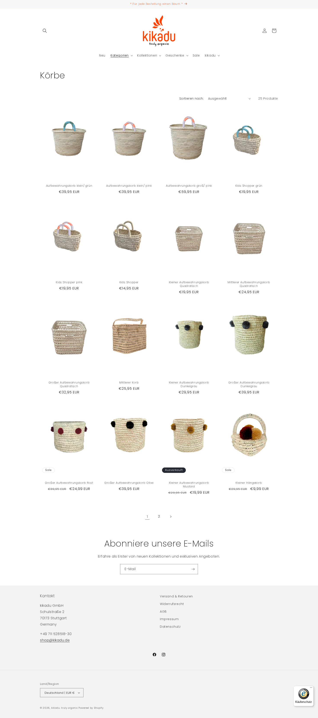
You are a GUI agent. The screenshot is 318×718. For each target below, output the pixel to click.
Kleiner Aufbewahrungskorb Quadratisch (189, 284)
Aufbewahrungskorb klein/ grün (69, 186)
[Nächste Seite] (170, 516)
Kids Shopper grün (248, 186)
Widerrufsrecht (172, 604)
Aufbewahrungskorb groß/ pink (189, 186)
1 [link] (147, 516)
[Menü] (311, 688)
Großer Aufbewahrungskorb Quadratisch (69, 384)
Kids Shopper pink (69, 282)
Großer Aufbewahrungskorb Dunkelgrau (248, 384)
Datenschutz (170, 626)
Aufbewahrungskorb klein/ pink (129, 186)
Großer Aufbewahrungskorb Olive (129, 483)
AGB (163, 611)
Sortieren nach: (191, 98)
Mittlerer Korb (129, 383)
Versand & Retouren (176, 596)
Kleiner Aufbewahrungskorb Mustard (189, 484)
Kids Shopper (129, 282)
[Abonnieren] (193, 569)
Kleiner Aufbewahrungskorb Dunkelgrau (189, 384)
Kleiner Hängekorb (249, 483)
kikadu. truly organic (64, 708)
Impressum (169, 619)
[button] (45, 31)
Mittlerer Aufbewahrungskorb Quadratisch (249, 284)
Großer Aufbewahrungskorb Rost (69, 483)
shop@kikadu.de (55, 640)
